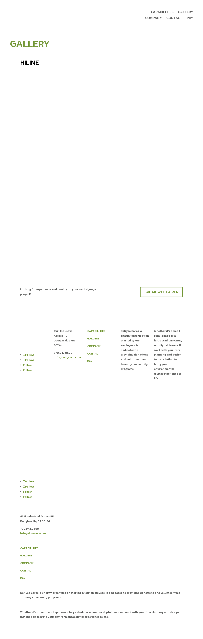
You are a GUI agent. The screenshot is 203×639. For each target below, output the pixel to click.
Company (153, 18)
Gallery (185, 12)
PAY (89, 361)
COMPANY (94, 346)
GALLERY (93, 338)
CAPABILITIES (96, 331)
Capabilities (162, 12)
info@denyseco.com (67, 357)
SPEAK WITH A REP (161, 292)
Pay (190, 18)
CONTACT (93, 354)
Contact (174, 18)
